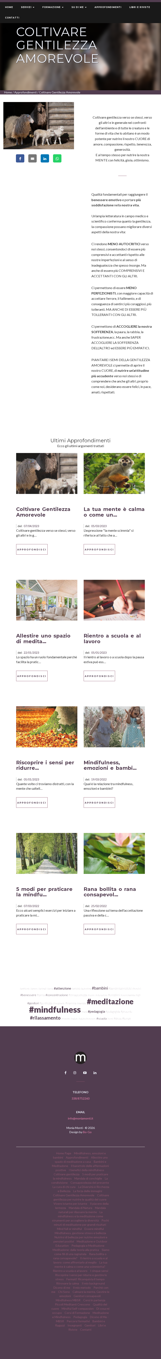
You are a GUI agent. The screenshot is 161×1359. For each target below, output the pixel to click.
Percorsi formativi (78, 1321)
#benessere (28, 995)
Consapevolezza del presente (89, 1182)
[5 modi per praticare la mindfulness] (46, 853)
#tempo (126, 1018)
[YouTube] (85, 1073)
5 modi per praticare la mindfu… (44, 892)
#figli (137, 995)
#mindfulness (55, 1009)
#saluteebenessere (87, 1018)
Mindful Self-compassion (78, 1308)
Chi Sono (64, 1292)
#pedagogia (96, 1011)
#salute (74, 1018)
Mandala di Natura (80, 1208)
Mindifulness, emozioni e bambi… (110, 765)
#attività (76, 988)
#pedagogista (113, 1011)
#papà (84, 1011)
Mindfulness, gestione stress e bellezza (80, 1233)
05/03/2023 (99, 526)
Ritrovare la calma (67, 1283)
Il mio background (93, 1283)
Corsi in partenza (94, 1300)
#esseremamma (128, 995)
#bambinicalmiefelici (120, 988)
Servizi (26, 7)
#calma (41, 995)
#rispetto (65, 1018)
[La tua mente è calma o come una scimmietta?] (114, 473)
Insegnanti (75, 1325)
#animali (42, 988)
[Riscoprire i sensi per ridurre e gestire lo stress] (46, 726)
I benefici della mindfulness (86, 1170)
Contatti (85, 1329)
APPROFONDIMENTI (108, 7)
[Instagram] (74, 1073)
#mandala (81, 1003)
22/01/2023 (31, 652)
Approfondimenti (25, 92)
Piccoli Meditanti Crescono (72, 1304)
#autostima (85, 988)
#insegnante (59, 1003)
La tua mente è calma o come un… (114, 512)
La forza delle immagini (87, 1191)
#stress (118, 1018)
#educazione (101, 995)
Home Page (63, 1153)
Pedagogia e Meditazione (87, 1245)
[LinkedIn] (94, 1073)
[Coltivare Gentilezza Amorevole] (46, 473)
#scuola (101, 1018)
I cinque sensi (99, 1271)
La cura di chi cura (64, 1187)
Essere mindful (94, 1229)
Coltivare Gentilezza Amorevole (43, 512)
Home (9, 7)
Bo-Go (87, 1132)
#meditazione (110, 1001)
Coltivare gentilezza (66, 1174)
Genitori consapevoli (87, 1296)
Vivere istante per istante (70, 1203)
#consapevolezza (78, 995)
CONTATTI (12, 17)
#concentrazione (56, 995)
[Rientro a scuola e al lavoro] (114, 600)
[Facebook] (65, 1073)
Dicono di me (61, 1287)
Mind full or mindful (69, 1229)
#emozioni (114, 995)
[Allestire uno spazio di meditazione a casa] (46, 600)
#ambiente (25, 988)
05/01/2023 (99, 652)
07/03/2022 (31, 906)
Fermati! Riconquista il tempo (85, 1279)
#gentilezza (46, 1003)
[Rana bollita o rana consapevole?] (114, 853)
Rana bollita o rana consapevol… (110, 892)
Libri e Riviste (139, 7)
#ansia (50, 988)
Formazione (51, 7)
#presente (126, 1011)
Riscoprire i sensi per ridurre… (45, 765)
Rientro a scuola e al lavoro (112, 638)
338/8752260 (81, 1098)
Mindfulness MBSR (68, 1300)
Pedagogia (80, 1317)
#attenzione (62, 988)
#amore (34, 988)
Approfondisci (32, 549)
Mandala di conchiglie (88, 1178)
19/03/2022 (99, 779)
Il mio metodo (82, 1287)
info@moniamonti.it (80, 1118)
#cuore (91, 995)
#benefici (136, 988)
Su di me (77, 7)
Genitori (89, 1325)
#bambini (100, 988)
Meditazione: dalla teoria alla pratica (76, 1250)
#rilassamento (45, 1018)
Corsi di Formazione (77, 1312)
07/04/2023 (31, 526)
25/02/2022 (99, 906)
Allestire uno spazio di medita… (43, 638)
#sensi (110, 1018)
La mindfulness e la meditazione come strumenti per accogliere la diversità (77, 1216)
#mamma (70, 1003)
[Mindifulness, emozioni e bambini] (114, 726)
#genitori (33, 1003)
